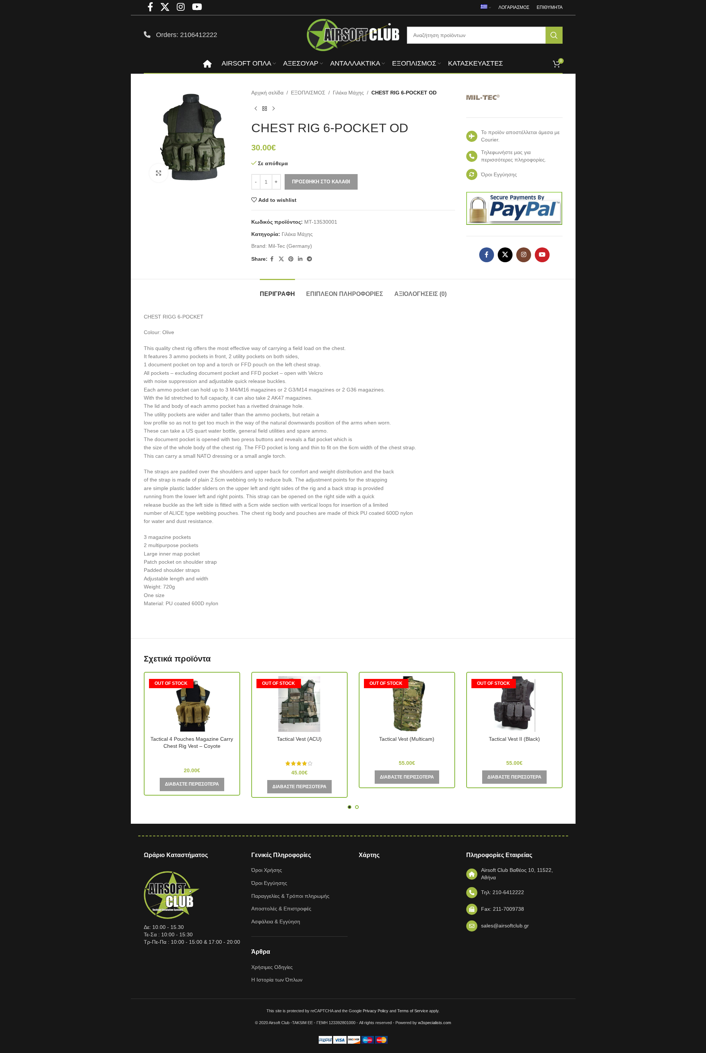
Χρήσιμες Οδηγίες (272, 967)
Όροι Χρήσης (266, 870)
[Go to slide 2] (357, 807)
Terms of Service (412, 1011)
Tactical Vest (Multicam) (406, 739)
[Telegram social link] (309, 259)
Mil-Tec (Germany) (290, 246)
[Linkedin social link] (300, 259)
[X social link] (281, 259)
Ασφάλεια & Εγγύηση (275, 921)
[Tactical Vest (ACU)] (299, 704)
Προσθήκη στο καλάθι (321, 181)
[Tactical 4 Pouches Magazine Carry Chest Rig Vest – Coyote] (192, 704)
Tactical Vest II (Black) (514, 739)
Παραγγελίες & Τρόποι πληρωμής (290, 896)
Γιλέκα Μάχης (348, 93)
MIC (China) (192, 757)
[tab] (277, 290)
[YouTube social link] (542, 254)
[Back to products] (264, 108)
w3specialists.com (434, 1022)
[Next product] (273, 108)
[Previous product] (255, 108)
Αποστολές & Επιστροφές (281, 909)
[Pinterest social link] (291, 259)
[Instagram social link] (523, 254)
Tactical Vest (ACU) (299, 739)
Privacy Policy (375, 1011)
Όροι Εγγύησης (269, 883)
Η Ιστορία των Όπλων (276, 980)
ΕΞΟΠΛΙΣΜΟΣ (308, 93)
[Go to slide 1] (349, 807)
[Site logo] (353, 34)
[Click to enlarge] (158, 173)
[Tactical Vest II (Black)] (514, 704)
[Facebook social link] (272, 259)
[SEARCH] (554, 35)
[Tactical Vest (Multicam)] (407, 704)
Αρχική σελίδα (267, 93)
